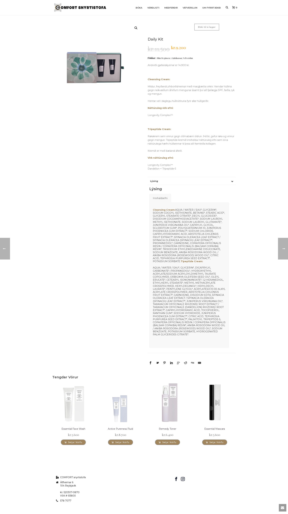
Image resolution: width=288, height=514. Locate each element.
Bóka (139, 7)
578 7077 (65, 500)
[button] (136, 28)
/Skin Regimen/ (163, 58)
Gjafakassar (177, 58)
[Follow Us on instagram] (183, 479)
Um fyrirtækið (211, 7)
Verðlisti (153, 7)
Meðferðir (171, 7)
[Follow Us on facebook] (176, 479)
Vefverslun (190, 7)
